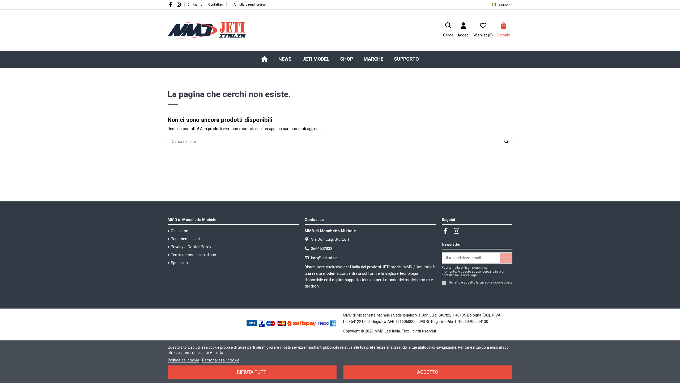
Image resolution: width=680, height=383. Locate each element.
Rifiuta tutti (252, 372)
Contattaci (216, 4)
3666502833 (321, 248)
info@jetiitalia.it (324, 258)
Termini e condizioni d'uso (193, 254)
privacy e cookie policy (495, 282)
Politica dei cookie (183, 360)
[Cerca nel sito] (506, 141)
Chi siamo (195, 4)
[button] (316, 59)
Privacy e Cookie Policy (191, 246)
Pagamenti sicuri (185, 238)
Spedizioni (180, 262)
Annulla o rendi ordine (249, 4)
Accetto (427, 372)
